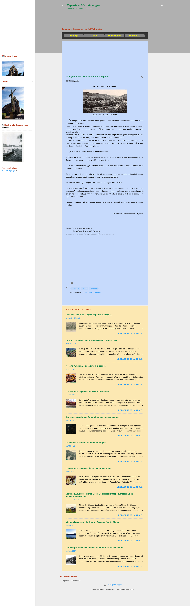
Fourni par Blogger (113, 585)
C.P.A (94, 35)
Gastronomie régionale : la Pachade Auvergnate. (88, 468)
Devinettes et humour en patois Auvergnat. (86, 443)
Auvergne (75, 288)
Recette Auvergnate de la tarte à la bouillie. (86, 366)
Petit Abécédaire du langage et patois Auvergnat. (89, 315)
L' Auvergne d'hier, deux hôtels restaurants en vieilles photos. (95, 548)
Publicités (134, 35)
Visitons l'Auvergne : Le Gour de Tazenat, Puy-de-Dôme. (92, 522)
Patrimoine (114, 35)
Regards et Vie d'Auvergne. (84, 5)
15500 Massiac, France (91, 293)
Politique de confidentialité (70, 581)
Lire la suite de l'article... (130, 333)
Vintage (73, 35)
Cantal (84, 288)
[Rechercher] (162, 6)
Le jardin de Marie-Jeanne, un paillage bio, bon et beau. (92, 340)
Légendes (94, 288)
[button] (142, 77)
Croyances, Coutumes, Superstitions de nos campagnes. (93, 417)
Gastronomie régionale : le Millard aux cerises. (88, 391)
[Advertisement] (107, 15)
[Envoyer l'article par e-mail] (71, 284)
